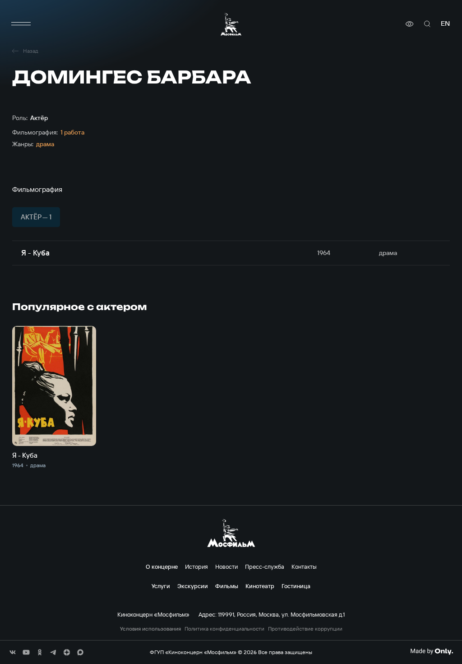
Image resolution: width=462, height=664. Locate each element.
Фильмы (226, 586)
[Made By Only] (431, 651)
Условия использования (150, 629)
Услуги (161, 586)
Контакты (304, 566)
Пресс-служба (264, 566)
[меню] (21, 24)
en (445, 24)
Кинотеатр (259, 586)
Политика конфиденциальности (224, 629)
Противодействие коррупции (305, 629)
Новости (226, 566)
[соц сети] (12, 652)
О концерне (162, 566)
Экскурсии (192, 586)
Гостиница (296, 586)
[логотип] (231, 24)
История (196, 566)
